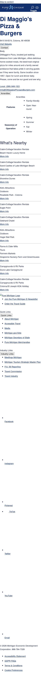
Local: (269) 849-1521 (10, 86)
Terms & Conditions (13, 665)
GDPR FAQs (10, 660)
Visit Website (6, 43)
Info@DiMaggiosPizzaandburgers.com (17, 89)
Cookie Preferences (14, 670)
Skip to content (7, 1)
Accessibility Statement (15, 656)
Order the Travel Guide (15, 303)
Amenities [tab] (5, 93)
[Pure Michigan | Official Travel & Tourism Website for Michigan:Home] (13, 7)
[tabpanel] (20, 70)
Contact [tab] (4, 47)
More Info (4, 156)
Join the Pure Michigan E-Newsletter (21, 298)
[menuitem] (23, 670)
